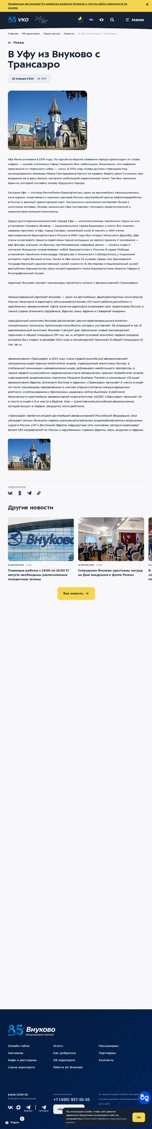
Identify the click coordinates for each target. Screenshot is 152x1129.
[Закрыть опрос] (22, 1119)
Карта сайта (104, 1104)
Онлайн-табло (19, 1046)
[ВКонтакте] (10, 1107)
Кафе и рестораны (22, 1060)
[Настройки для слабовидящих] (101, 19)
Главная (13, 34)
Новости (69, 34)
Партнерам (107, 1053)
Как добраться (64, 1053)
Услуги (58, 1046)
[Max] (18, 1107)
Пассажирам (109, 1046)
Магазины (15, 1053)
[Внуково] (28, 1107)
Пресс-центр (52, 34)
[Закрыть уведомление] (147, 4)
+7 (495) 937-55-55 (71, 1100)
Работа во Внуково (68, 1067)
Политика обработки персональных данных (120, 1099)
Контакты (106, 1060)
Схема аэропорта (21, 1067)
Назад (18, 42)
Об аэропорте (31, 34)
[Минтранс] (43, 1107)
